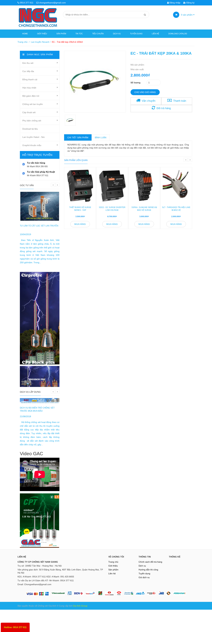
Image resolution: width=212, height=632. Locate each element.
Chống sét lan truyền (32, 104)
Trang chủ (113, 562)
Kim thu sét (27, 63)
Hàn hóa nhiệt (29, 87)
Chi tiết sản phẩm (77, 137)
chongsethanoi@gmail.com (52, 2)
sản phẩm (187, 15)
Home (25, 34)
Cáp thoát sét (29, 112)
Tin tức (79, 34)
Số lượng (135, 82)
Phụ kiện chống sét (31, 120)
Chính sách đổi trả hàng (150, 562)
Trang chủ (22, 42)
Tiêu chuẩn (98, 34)
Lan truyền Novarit (40, 42)
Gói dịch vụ (144, 577)
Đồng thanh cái (29, 79)
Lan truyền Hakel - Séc (33, 137)
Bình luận (100, 137)
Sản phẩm (113, 569)
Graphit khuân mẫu (31, 145)
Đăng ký (190, 2)
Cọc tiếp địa (28, 71)
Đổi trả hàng (164, 108)
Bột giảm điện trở (30, 96)
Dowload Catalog (177, 34)
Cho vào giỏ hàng (145, 92)
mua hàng (80, 224)
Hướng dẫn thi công (148, 569)
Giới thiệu (42, 34)
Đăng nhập (174, 2)
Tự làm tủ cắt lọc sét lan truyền (39, 226)
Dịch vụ (117, 34)
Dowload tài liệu (30, 129)
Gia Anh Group (80, 606)
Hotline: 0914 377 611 (15, 627)
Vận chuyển (148, 100)
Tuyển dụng (136, 34)
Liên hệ (155, 34)
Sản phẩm (61, 34)
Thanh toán (179, 100)
